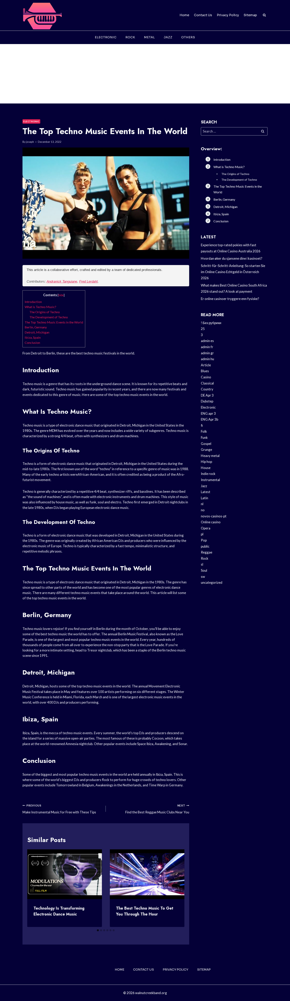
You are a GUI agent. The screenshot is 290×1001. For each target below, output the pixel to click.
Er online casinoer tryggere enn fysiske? (230, 299)
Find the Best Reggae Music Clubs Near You (157, 809)
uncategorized (211, 582)
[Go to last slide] (33, 888)
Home (184, 15)
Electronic (106, 37)
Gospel (206, 444)
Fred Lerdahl (88, 281)
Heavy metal (210, 456)
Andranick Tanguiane (62, 281)
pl (202, 534)
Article (206, 365)
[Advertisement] (145, 74)
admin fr (207, 347)
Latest (205, 492)
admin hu (207, 359)
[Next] (178, 888)
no (203, 510)
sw (203, 576)
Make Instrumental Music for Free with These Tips (59, 809)
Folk (204, 431)
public (205, 546)
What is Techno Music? (40, 307)
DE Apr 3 (207, 395)
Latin (204, 498)
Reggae (206, 552)
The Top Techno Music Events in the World (54, 322)
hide (61, 295)
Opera (205, 528)
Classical (207, 383)
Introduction (33, 302)
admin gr (207, 353)
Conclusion (32, 342)
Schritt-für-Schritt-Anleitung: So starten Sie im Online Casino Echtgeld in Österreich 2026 (233, 272)
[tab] (98, 930)
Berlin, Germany (36, 327)
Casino (206, 377)
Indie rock (208, 474)
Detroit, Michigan (37, 332)
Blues (205, 371)
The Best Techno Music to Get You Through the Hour (144, 911)
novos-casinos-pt (213, 516)
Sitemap (250, 15)
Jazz (168, 37)
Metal (149, 37)
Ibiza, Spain (33, 337)
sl (202, 564)
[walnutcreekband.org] (42, 15)
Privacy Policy (228, 15)
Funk (204, 437)
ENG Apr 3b (209, 419)
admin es (207, 341)
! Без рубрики (211, 323)
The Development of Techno (48, 317)
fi (202, 425)
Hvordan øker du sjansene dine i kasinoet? (231, 258)
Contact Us (203, 15)
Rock (130, 37)
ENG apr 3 (208, 413)
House (205, 468)
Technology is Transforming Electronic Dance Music (59, 911)
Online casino (211, 522)
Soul (204, 570)
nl (202, 504)
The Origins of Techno (44, 312)
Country (207, 389)
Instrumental (210, 480)
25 (203, 329)
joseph (30, 141)
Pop (204, 540)
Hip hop (206, 462)
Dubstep (207, 401)
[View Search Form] (264, 15)
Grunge (206, 449)
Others (188, 37)
